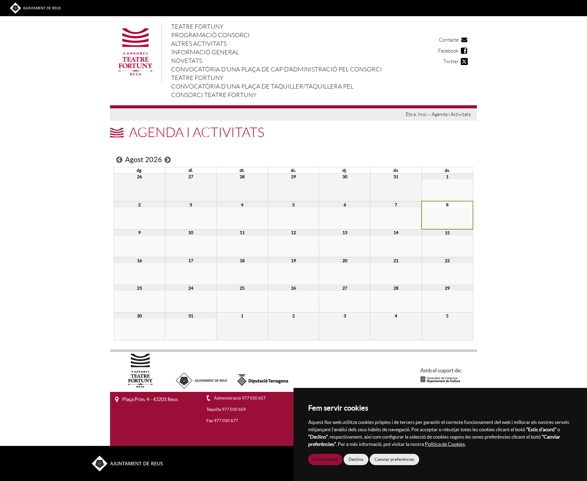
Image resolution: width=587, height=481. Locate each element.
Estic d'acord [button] (325, 459)
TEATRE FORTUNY (197, 26)
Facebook (448, 50)
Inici (422, 114)
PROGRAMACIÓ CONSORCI (210, 35)
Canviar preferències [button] (394, 459)
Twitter (451, 61)
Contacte (449, 39)
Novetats (186, 60)
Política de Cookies (445, 444)
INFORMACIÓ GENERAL (205, 52)
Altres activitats (199, 43)
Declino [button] (356, 459)
